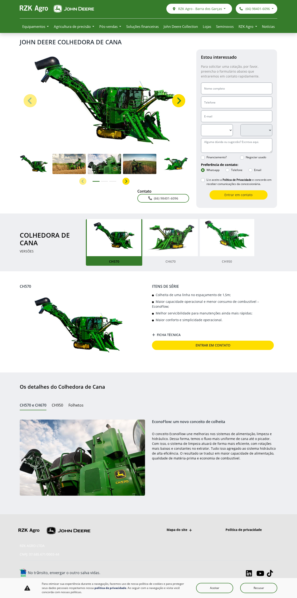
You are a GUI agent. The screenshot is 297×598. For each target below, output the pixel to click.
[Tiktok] (272, 573)
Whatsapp (213, 170)
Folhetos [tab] (76, 405)
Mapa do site (177, 529)
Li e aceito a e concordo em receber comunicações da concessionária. (239, 182)
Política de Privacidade (237, 180)
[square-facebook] (230, 573)
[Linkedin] (251, 573)
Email (257, 170)
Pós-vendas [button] (109, 26)
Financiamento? (217, 157)
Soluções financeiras (142, 26)
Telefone (236, 170)
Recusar (259, 588)
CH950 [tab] (57, 405)
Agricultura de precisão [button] (73, 26)
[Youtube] (261, 573)
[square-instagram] (241, 573)
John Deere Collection (181, 26)
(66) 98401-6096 (258, 8)
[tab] (114, 242)
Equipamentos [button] (34, 26)
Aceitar (214, 588)
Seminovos (225, 26)
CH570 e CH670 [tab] (33, 405)
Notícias (268, 26)
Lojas (207, 26)
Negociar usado (256, 157)
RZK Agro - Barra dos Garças (200, 8)
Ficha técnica (169, 335)
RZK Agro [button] (246, 26)
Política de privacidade (244, 529)
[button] (30, 100)
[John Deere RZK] (57, 9)
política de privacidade (110, 588)
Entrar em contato (238, 195)
